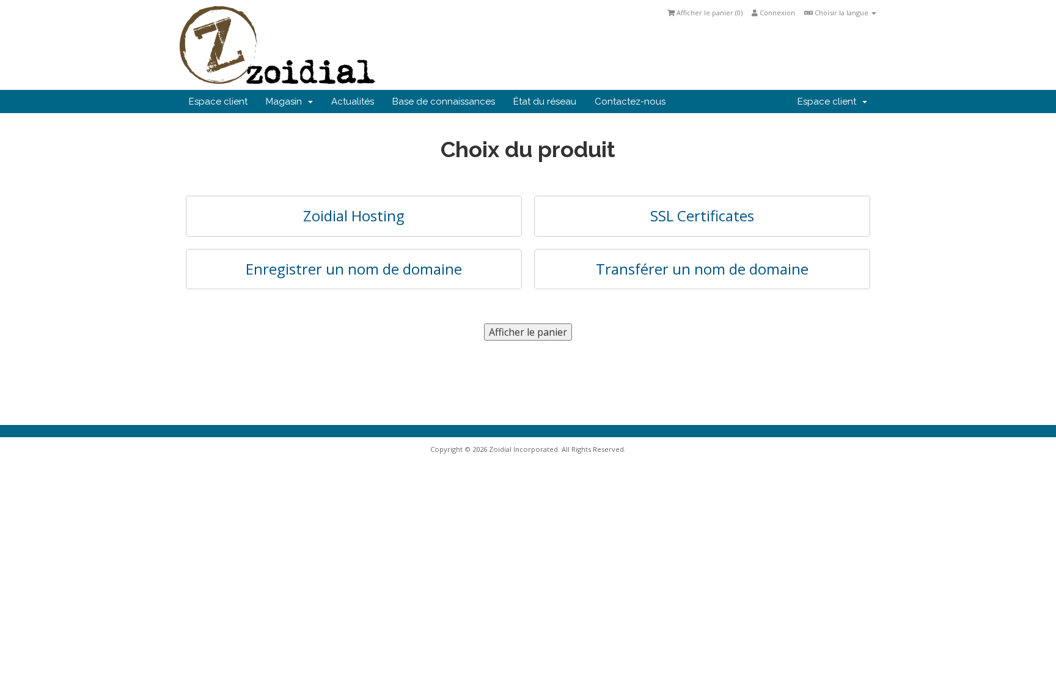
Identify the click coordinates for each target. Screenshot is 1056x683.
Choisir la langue (841, 12)
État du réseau (544, 101)
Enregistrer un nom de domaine (354, 269)
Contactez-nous (630, 101)
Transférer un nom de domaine (702, 269)
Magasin (286, 101)
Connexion (776, 12)
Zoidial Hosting (354, 215)
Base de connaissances (443, 101)
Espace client (218, 101)
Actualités (352, 101)
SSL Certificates (702, 215)
